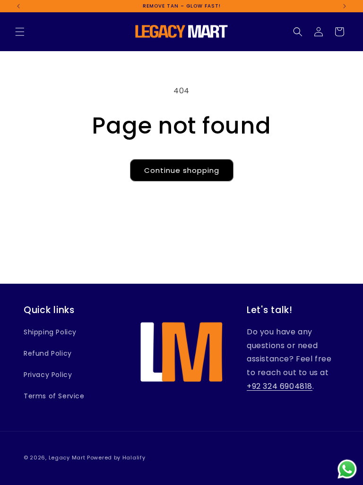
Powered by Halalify (116, 457)
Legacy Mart (67, 457)
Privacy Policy (48, 374)
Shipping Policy (50, 332)
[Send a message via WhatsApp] (347, 469)
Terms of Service (54, 396)
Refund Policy (48, 353)
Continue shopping (181, 170)
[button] (19, 31)
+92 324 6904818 (279, 386)
